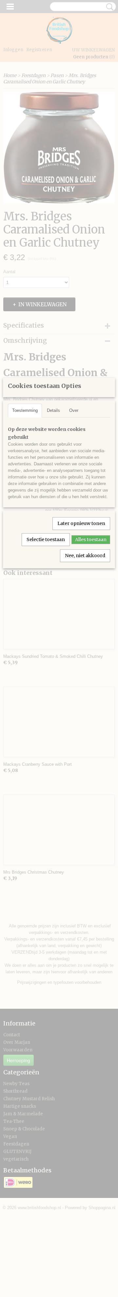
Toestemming (25, 410)
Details (53, 410)
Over (73, 410)
